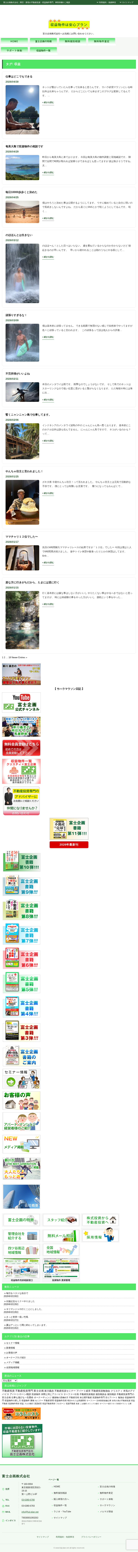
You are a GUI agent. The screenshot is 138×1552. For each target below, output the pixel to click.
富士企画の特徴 (107, 1486)
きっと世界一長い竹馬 (17, 1317)
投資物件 (36, 1394)
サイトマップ (127, 3)
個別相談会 (101, 1394)
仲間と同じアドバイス (52, 1394)
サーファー (91, 1401)
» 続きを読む (48, 102)
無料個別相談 (60, 1493)
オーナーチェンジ (42, 1397)
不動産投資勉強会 (100, 1391)
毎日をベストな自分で (17, 1293)
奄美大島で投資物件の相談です (24, 146)
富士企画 (39, 1390)
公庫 (129, 1404)
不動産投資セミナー (65, 1390)
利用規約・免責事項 (107, 3)
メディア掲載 (12, 1362)
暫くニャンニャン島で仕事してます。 (28, 414)
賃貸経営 (38, 1404)
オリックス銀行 (93, 1404)
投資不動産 (70, 1404)
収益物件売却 (61, 1401)
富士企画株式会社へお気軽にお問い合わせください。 (69, 33)
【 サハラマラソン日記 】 (69, 688)
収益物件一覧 (60, 1505)
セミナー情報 (12, 1343)
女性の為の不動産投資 (121, 1401)
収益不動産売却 (48, 1404)
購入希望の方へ (61, 1499)
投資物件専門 (99, 1397)
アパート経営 (83, 1391)
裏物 (32, 1400)
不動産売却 (74, 1397)
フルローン (60, 1404)
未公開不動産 (86, 1397)
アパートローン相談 (20, 1394)
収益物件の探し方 (13, 1400)
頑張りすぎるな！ (16, 315)
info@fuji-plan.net (30, 1512)
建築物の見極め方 (60, 1397)
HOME (57, 1486)
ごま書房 (83, 1404)
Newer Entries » (19, 657)
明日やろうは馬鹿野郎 (76, 1401)
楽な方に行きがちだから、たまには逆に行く (32, 582)
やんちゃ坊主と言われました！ (24, 471)
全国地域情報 (12, 1367)
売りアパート (111, 1397)
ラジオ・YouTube (62, 1511)
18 (10, 657)
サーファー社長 (71, 1394)
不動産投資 (8, 1390)
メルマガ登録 (106, 1511)
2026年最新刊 (69, 844)
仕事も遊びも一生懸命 (22, 1397)
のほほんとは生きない (19, 235)
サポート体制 (106, 1499)
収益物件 (26, 1400)
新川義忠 (49, 1390)
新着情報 (10, 1348)
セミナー (39, 1400)
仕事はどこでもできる (19, 76)
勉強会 (121, 1397)
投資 (77, 1404)
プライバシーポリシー (91, 1537)
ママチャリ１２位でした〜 (22, 536)
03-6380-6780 (28, 1500)
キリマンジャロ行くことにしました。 (24, 1309)
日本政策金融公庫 (103, 1401)
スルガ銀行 (29, 1404)
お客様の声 (11, 1352)
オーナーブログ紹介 (16, 1357)
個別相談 (111, 1394)
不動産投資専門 (24, 1390)
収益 (22, 1404)
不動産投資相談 (87, 1394)
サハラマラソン (107, 1505)
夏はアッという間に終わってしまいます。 (27, 1325)
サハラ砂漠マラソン (119, 1404)
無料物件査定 (106, 1493)
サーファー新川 (106, 1404)
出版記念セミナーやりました (20, 1301)
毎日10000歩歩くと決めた (21, 192)
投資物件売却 (13, 1404)
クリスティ (117, 1391)
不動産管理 (49, 1400)
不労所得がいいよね (18, 373)
